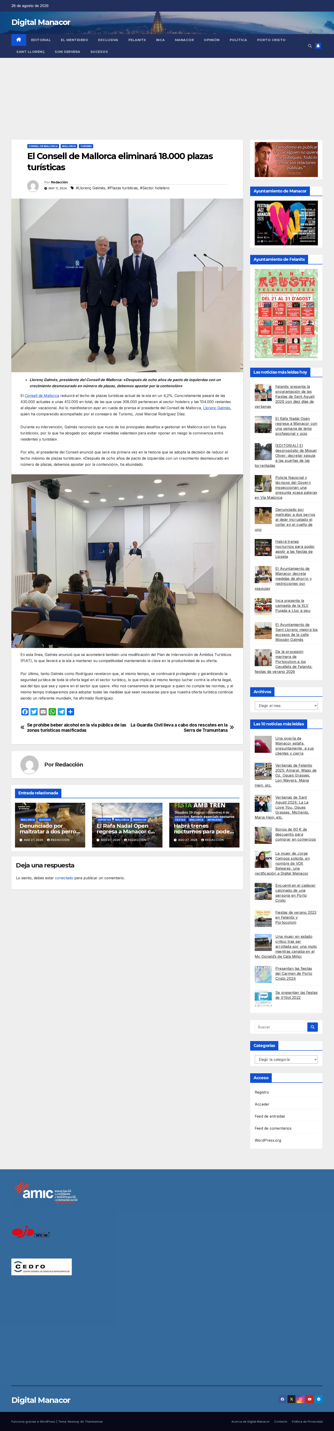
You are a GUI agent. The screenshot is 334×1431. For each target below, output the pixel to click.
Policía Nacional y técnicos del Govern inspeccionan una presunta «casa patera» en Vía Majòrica (286, 487)
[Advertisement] (167, 92)
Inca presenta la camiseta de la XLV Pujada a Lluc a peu (292, 605)
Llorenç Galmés (216, 408)
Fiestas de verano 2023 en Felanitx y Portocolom (295, 917)
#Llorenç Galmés (90, 188)
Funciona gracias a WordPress (33, 1421)
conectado (64, 878)
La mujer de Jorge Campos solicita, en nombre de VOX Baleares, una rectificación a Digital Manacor (282, 863)
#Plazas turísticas (122, 188)
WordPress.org (268, 1140)
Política (238, 40)
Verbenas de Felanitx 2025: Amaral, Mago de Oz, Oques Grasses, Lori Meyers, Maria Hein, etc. (286, 775)
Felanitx (137, 40)
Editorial (41, 40)
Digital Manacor (40, 22)
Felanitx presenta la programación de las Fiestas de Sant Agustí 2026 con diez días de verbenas (284, 396)
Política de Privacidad (307, 1421)
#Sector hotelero (154, 188)
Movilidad (215, 819)
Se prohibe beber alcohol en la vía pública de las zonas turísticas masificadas (76, 727)
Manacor (184, 40)
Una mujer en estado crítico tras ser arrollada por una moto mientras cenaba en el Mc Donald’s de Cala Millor (286, 946)
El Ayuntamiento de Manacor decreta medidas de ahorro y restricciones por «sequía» (283, 578)
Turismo (86, 146)
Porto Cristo (271, 40)
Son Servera (67, 52)
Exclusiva (108, 40)
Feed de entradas (270, 1116)
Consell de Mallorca (43, 146)
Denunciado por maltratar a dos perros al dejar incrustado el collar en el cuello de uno (285, 519)
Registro (262, 1092)
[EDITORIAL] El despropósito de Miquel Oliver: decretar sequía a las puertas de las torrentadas (286, 455)
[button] (310, 46)
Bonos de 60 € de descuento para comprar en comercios (295, 834)
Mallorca (69, 146)
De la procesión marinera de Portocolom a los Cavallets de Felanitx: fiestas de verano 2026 (283, 661)
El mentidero (74, 40)
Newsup (73, 1421)
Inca (160, 40)
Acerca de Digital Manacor (251, 1421)
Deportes (104, 819)
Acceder (262, 1104)
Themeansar (94, 1421)
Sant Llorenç (30, 52)
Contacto (280, 1421)
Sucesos (99, 52)
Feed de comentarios (273, 1128)
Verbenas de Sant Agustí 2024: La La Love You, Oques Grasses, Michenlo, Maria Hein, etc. (282, 807)
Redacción (59, 182)
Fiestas (180, 819)
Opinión (212, 40)
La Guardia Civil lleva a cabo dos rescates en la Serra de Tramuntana (179, 727)
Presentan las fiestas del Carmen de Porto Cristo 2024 (293, 973)
